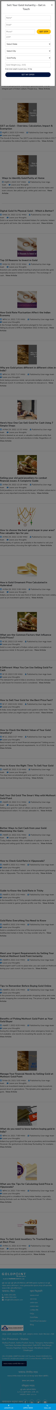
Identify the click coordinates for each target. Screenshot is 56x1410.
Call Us (47, 1408)
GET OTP (43, 31)
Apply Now (28, 1408)
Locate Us (8, 1408)
